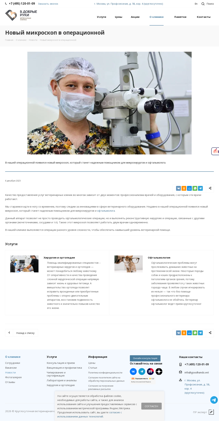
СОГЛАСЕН (151, 406)
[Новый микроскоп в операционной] (109, 103)
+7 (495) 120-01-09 (197, 364)
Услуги (52, 357)
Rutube (150, 371)
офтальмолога (106, 210)
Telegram (141, 371)
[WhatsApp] (194, 188)
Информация (97, 357)
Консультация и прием (61, 363)
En (196, 3)
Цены (91, 363)
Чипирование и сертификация (56, 374)
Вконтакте (133, 371)
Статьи (92, 367)
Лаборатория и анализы (62, 380)
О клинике (13, 357)
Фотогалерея (13, 377)
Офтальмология (159, 257)
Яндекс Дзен (159, 371)
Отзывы (10, 382)
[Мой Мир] (189, 188)
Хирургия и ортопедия (59, 257)
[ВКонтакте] (178, 188)
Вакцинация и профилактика (64, 367)
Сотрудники (12, 363)
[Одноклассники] (184, 188)
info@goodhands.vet (197, 372)
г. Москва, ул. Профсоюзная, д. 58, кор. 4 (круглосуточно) (128, 3)
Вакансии (11, 367)
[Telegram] (200, 188)
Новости (10, 372)
